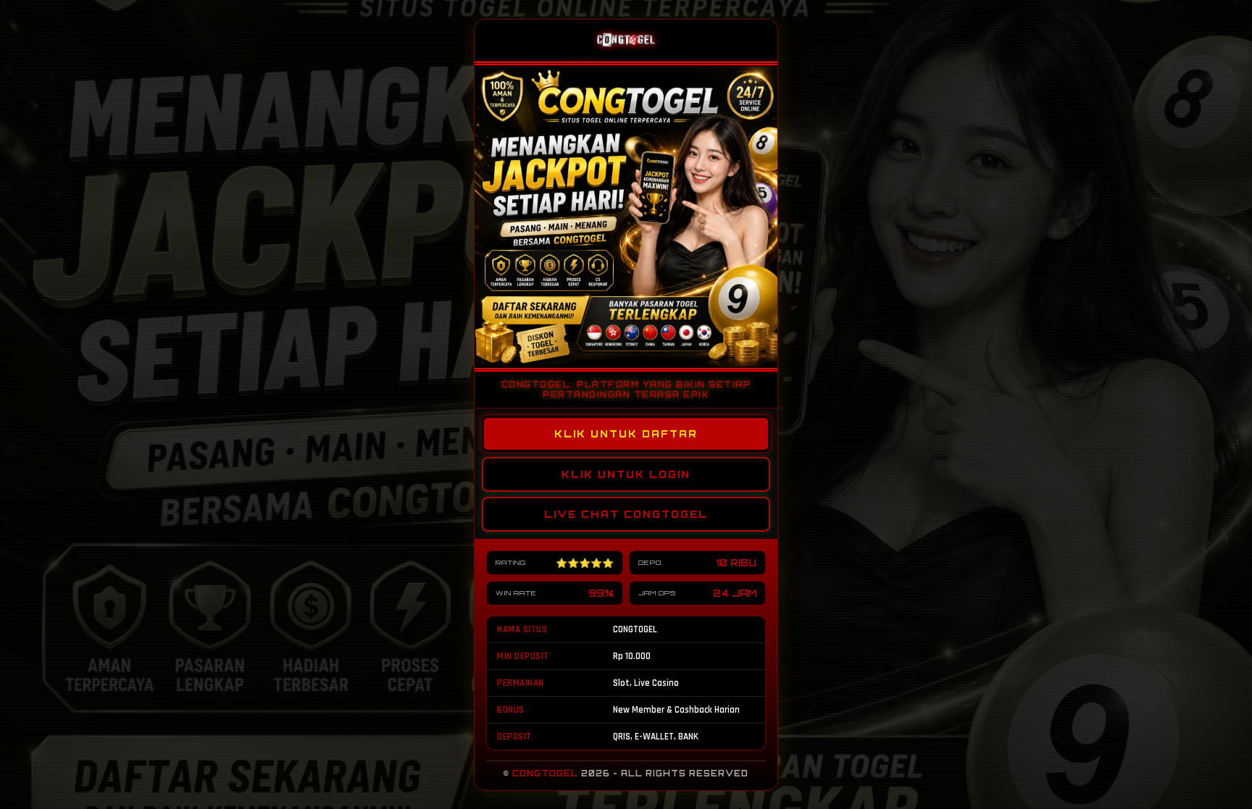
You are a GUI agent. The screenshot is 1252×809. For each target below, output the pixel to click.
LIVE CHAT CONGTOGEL (626, 514)
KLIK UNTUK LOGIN (626, 474)
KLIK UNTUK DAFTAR (626, 433)
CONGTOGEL (545, 773)
